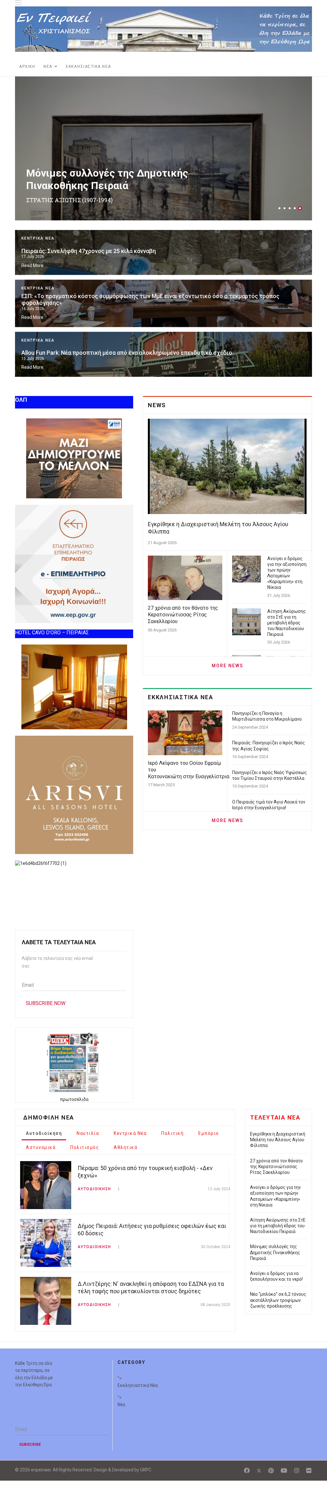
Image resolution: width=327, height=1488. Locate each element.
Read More (32, 277)
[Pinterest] (271, 1469)
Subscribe (30, 1443)
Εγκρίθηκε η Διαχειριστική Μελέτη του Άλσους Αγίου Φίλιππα (104, 313)
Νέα (121, 1403)
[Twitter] (259, 1469)
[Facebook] (247, 1469)
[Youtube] (284, 1469)
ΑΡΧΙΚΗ (27, 66)
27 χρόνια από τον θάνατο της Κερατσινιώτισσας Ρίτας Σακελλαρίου (112, 363)
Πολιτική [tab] (172, 1132)
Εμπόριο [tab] (208, 1132)
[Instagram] (296, 1469)
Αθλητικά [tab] (125, 1146)
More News (227, 664)
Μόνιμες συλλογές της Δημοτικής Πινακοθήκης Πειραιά (107, 179)
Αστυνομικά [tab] (41, 1146)
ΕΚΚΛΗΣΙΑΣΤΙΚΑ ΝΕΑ (88, 66)
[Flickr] (308, 1469)
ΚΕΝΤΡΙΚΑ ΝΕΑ (38, 250)
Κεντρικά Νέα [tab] (130, 1132)
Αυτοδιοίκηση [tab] (44, 1132)
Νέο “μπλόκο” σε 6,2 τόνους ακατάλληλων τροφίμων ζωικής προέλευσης (278, 1298)
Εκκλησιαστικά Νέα (138, 1384)
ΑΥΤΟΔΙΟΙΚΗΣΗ (94, 1187)
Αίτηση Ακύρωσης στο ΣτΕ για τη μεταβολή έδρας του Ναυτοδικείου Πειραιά (286, 621)
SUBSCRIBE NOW (45, 1002)
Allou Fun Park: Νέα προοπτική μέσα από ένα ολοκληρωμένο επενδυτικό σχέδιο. (127, 263)
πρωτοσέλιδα (74, 1098)
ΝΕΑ (47, 66)
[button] (279, 208)
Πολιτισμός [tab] (84, 1146)
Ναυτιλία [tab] (88, 1132)
